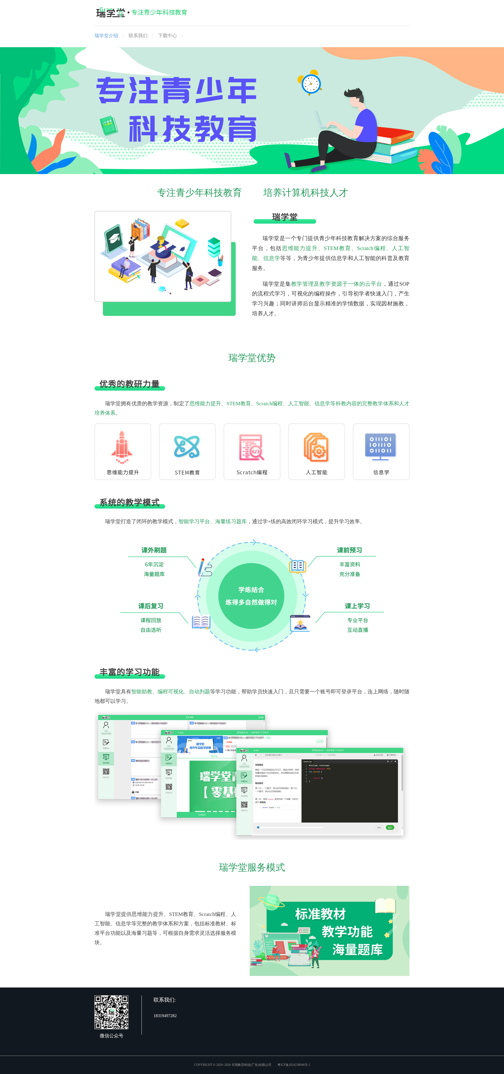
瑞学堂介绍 (106, 35)
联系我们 (138, 35)
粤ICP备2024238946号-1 (293, 1065)
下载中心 (167, 35)
